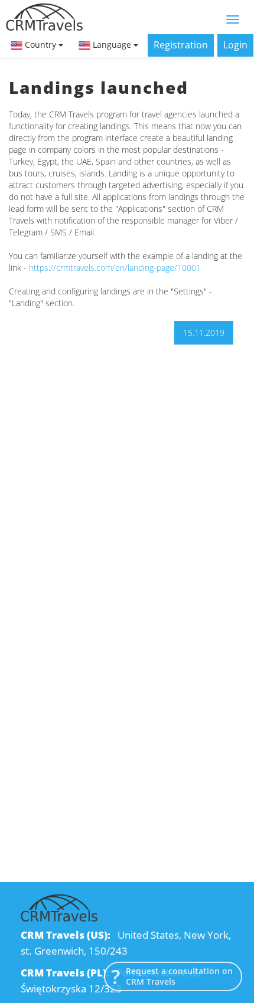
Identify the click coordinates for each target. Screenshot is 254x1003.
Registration (181, 44)
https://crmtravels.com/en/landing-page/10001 (115, 267)
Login (235, 44)
